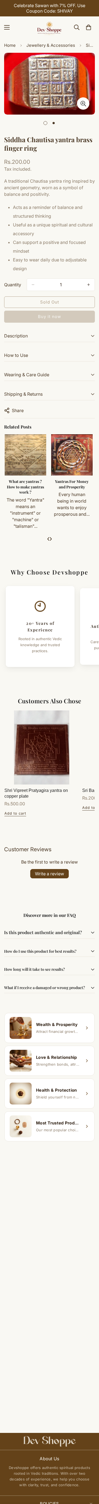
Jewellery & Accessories (50, 45)
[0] (88, 27)
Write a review (49, 873)
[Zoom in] (83, 103)
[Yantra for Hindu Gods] (21, 455)
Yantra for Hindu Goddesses (67, 484)
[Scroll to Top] (89, 1475)
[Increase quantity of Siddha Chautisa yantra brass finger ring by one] (88, 285)
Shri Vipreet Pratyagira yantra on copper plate (36, 793)
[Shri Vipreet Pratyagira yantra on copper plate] (41, 747)
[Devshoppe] (49, 27)
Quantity (12, 284)
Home (10, 45)
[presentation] (48, 538)
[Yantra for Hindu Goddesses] (67, 455)
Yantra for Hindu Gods (21, 484)
